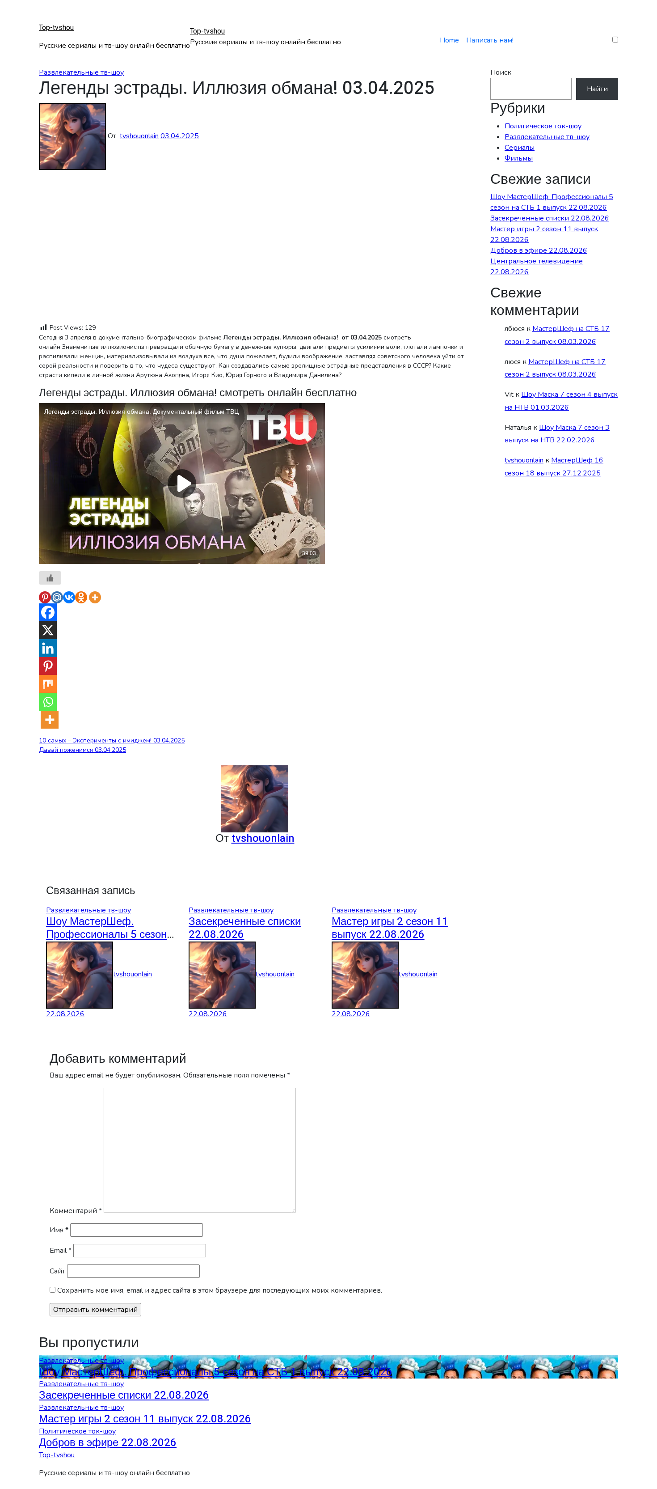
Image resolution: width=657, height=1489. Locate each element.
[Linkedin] (48, 648)
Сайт (57, 1271)
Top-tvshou (56, 27)
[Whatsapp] (48, 702)
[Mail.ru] (57, 597)
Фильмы (519, 158)
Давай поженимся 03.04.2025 (82, 750)
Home (449, 40)
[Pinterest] (45, 597)
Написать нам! (490, 40)
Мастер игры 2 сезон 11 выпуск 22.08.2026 (390, 928)
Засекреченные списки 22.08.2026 (245, 928)
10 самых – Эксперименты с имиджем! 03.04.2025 (112, 740)
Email (61, 1251)
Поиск (500, 72)
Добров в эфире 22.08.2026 (538, 250)
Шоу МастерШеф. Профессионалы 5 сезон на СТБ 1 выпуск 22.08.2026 (215, 1372)
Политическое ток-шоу (543, 126)
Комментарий (76, 1211)
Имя (59, 1230)
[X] (48, 630)
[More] (95, 597)
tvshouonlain (139, 136)
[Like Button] (50, 578)
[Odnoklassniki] (81, 597)
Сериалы (520, 148)
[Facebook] (48, 612)
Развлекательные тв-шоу (81, 72)
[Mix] (48, 684)
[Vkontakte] (69, 597)
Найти (597, 89)
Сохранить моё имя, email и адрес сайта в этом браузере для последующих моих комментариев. (219, 1290)
